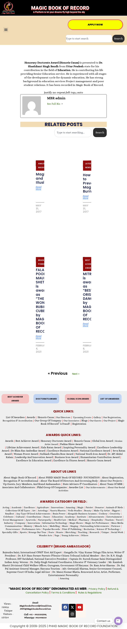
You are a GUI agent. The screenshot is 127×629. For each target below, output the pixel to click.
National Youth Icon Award (91, 453)
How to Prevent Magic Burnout (90, 183)
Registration (79, 423)
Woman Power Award (26, 453)
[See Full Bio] (62, 104)
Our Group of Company (48, 420)
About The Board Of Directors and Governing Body (69, 480)
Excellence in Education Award (33, 460)
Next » (75, 374)
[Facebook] (65, 607)
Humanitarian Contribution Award (100, 457)
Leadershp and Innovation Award (34, 457)
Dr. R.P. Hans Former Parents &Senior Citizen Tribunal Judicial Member (58, 555)
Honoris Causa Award (99, 460)
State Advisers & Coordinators (81, 484)
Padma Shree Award (71, 444)
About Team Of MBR (111, 484)
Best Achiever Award (27, 440)
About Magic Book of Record (21, 477)
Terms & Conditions (63, 592)
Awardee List (77, 487)
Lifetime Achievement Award (23, 447)
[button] (5, 29)
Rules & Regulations (90, 592)
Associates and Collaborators (18, 487)
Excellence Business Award (62, 450)
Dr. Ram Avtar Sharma (102, 565)
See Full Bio (53, 103)
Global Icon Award (102, 440)
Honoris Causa (46, 417)
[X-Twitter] (72, 607)
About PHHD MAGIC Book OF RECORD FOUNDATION (69, 477)
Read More (38, 188)
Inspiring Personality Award (79, 447)
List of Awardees (15, 417)
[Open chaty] (118, 621)
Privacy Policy (97, 589)
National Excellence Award (96, 450)
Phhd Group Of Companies (52, 487)
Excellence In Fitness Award (69, 460)
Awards (31, 417)
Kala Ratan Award (51, 447)
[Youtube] (79, 607)
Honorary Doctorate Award (56, 440)
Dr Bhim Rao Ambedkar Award (28, 450)
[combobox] (89, 38)
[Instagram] (72, 614)
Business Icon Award (66, 457)
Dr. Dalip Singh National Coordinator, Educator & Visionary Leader (68, 562)
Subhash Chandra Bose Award (56, 453)
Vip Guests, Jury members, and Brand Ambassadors (32, 484)
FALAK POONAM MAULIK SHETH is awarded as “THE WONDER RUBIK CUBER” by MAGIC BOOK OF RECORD (44, 301)
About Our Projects (111, 480)
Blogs (84, 420)
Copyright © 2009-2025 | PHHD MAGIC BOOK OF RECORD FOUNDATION (63, 626)
